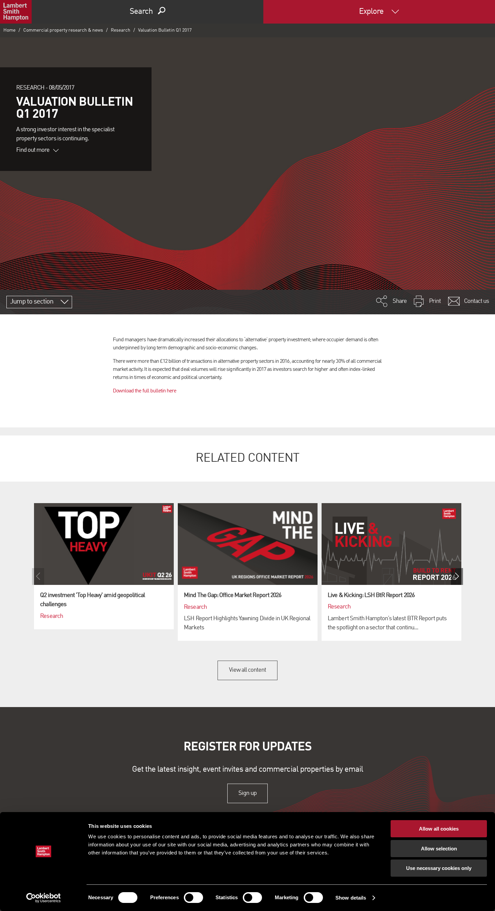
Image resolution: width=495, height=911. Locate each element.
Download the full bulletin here (144, 391)
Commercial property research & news (63, 30)
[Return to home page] (16, 12)
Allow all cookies (439, 829)
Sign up (247, 793)
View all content (247, 670)
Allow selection (439, 848)
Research (120, 30)
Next (457, 576)
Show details (350, 898)
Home (9, 30)
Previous (38, 576)
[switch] (193, 897)
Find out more (33, 150)
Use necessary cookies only (438, 868)
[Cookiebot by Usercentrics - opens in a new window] (43, 898)
